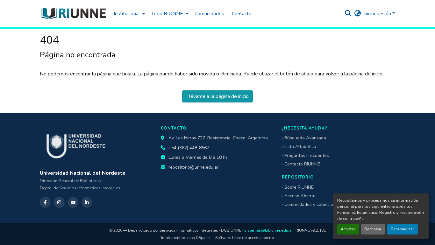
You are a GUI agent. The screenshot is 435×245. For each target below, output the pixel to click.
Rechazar (373, 229)
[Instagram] (59, 202)
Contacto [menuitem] (242, 13)
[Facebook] (45, 202)
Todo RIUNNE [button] (167, 13)
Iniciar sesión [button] (377, 13)
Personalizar (402, 229)
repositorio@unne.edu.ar (193, 167)
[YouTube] (73, 202)
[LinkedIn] (87, 202)
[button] (73, 13)
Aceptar (348, 229)
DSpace (203, 237)
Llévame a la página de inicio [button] (217, 96)
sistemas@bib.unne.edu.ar (268, 230)
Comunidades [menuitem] (209, 13)
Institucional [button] (127, 13)
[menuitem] (128, 13)
